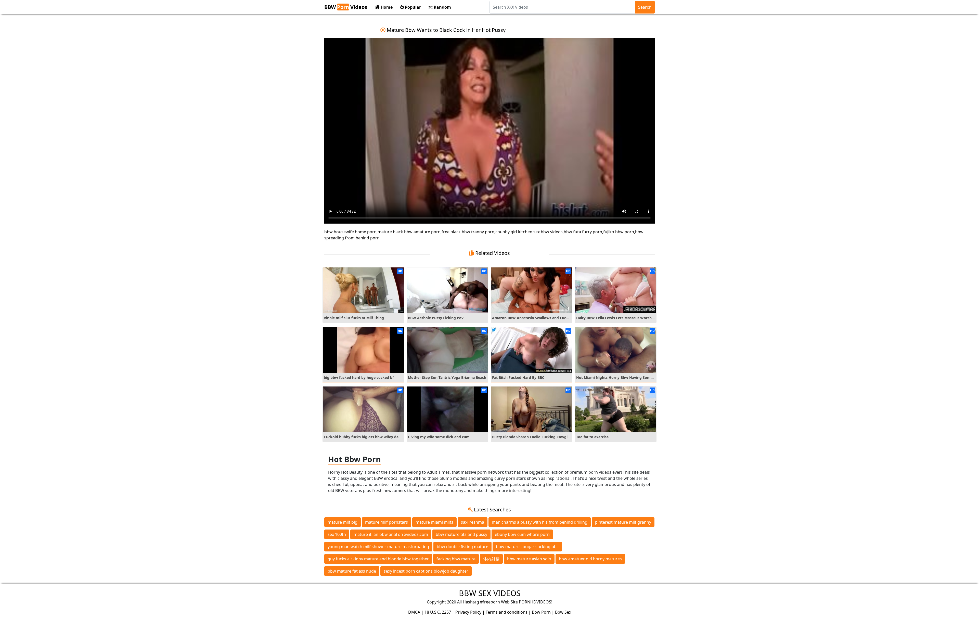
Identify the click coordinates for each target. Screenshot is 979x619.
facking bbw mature (455, 559)
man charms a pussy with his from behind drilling (539, 522)
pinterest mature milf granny (623, 522)
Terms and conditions (506, 612)
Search (644, 7)
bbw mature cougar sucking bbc (527, 546)
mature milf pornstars (386, 522)
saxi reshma (472, 522)
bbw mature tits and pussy (461, 534)
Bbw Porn (541, 612)
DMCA (414, 612)
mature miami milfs (434, 522)
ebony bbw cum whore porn (522, 534)
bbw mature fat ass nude (352, 571)
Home (386, 7)
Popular (412, 7)
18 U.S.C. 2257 (437, 612)
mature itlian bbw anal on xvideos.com (391, 534)
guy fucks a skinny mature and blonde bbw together (378, 559)
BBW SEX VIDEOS (489, 593)
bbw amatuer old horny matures (590, 559)
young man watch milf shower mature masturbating (378, 546)
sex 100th (337, 534)
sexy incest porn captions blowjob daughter (426, 571)
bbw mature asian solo (529, 559)
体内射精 (491, 559)
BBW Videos (345, 7)
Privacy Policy (468, 612)
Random (442, 7)
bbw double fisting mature (462, 546)
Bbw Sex (563, 612)
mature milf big (342, 522)
